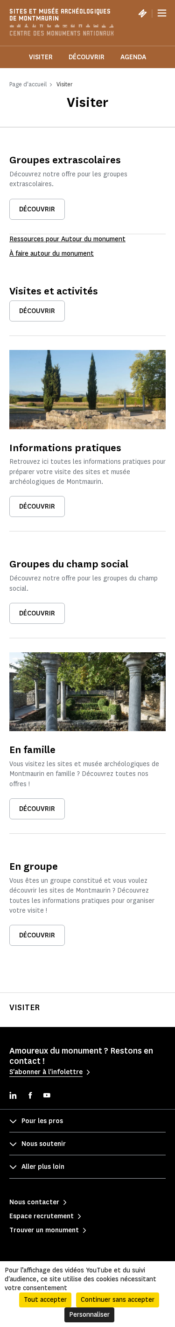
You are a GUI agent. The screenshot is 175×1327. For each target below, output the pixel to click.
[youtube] (46, 1096)
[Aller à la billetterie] (142, 13)
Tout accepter (45, 1299)
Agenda (133, 57)
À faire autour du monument (51, 253)
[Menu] (162, 13)
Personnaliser (89, 1314)
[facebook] (30, 1096)
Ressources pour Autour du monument (67, 239)
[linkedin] (13, 1096)
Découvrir (87, 57)
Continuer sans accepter (117, 1299)
